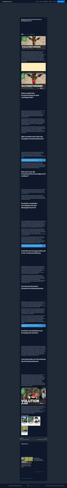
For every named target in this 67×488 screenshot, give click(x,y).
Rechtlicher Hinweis (54, 485)
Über (40, 1)
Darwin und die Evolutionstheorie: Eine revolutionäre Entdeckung (38, 459)
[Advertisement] (33, 9)
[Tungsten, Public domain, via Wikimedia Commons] (33, 485)
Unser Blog (50, 1)
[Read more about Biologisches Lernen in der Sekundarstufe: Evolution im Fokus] (27, 460)
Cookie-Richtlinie (48, 485)
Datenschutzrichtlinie (61, 485)
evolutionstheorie (23, 478)
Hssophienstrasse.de (7, 1)
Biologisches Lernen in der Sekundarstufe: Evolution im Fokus (26, 465)
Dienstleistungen (45, 1)
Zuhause (37, 1)
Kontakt (54, 1)
